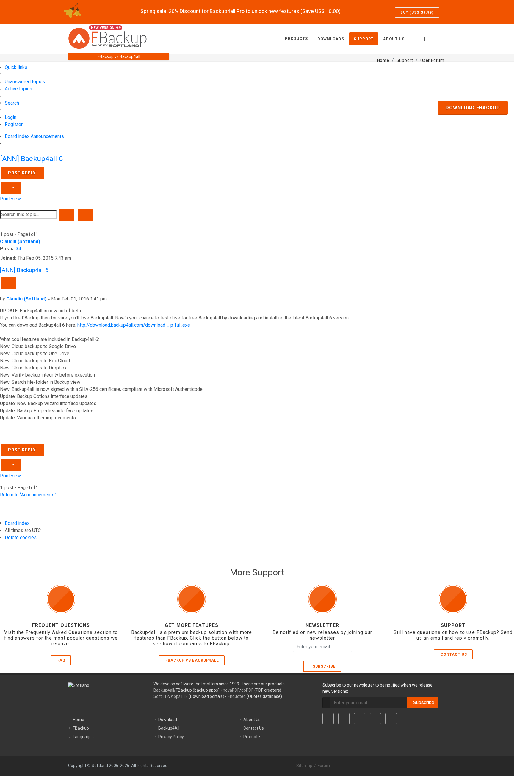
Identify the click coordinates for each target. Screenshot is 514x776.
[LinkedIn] (359, 718)
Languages (83, 736)
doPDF (247, 690)
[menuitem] (25, 81)
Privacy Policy (171, 736)
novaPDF (231, 690)
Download (167, 719)
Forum (324, 765)
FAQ (61, 660)
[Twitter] (344, 718)
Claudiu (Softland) (20, 241)
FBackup (81, 728)
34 (18, 248)
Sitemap (304, 765)
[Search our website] (439, 38)
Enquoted (237, 696)
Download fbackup (473, 108)
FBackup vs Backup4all (192, 660)
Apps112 (179, 696)
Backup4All (168, 728)
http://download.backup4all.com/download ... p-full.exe (133, 325)
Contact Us (454, 654)
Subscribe (323, 666)
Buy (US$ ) (417, 12)
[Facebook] (328, 718)
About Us (252, 719)
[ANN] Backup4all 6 (31, 158)
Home (78, 719)
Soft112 (161, 696)
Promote (251, 736)
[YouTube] (375, 718)
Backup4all (163, 690)
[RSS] (391, 718)
